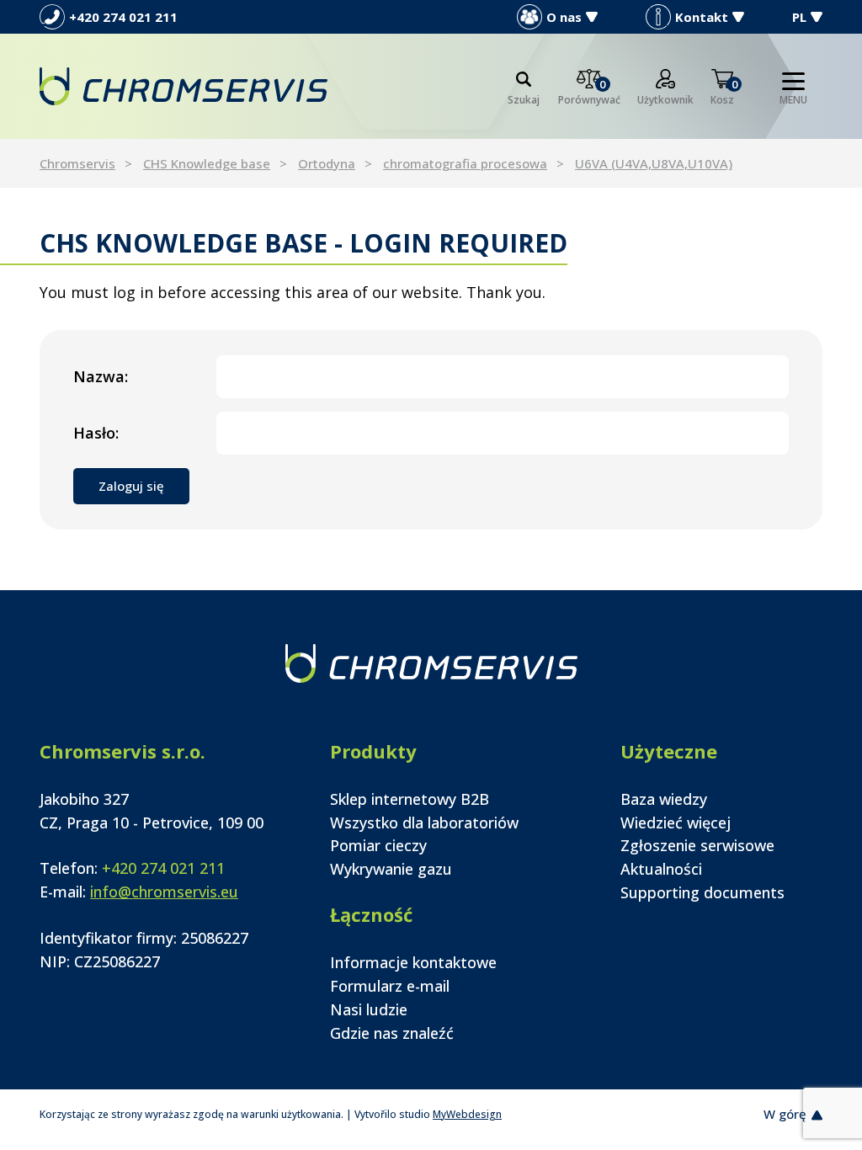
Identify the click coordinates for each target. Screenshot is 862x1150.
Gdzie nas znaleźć (392, 1033)
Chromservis (77, 163)
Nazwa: (100, 376)
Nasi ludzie (368, 1009)
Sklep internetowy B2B (409, 799)
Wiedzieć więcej (675, 822)
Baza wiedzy (663, 799)
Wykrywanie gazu (391, 869)
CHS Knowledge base (206, 163)
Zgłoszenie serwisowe (697, 845)
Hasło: (96, 433)
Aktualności (661, 869)
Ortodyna (326, 163)
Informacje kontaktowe (413, 962)
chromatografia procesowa (465, 163)
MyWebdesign (467, 1114)
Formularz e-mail (390, 986)
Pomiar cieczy (378, 845)
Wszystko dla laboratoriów (424, 822)
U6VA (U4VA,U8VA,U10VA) (653, 163)
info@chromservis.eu (164, 891)
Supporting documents (702, 892)
